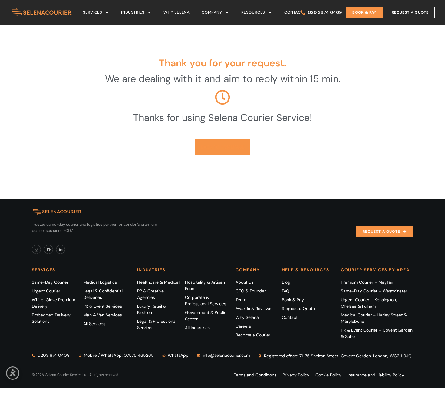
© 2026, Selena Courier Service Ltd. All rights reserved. (75, 375)
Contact (293, 12)
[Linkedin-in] (60, 249)
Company (212, 12)
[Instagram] (36, 249)
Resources (253, 12)
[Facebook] (48, 249)
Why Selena (176, 12)
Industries (132, 12)
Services (92, 12)
